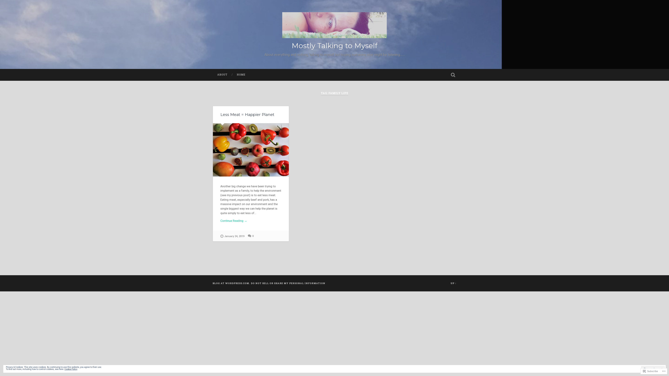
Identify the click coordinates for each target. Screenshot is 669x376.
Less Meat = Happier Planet (247, 114)
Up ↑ (453, 283)
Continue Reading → (233, 220)
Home (241, 74)
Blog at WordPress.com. (231, 283)
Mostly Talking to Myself (335, 45)
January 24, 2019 (234, 236)
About (222, 74)
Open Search (452, 75)
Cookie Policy (70, 369)
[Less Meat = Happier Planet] (251, 150)
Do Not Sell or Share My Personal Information (288, 283)
